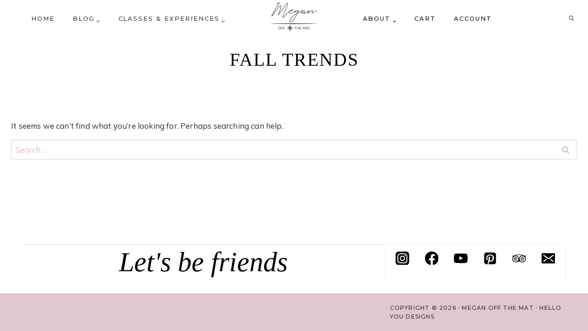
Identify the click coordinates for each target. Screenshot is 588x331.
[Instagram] (402, 258)
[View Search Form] (571, 18)
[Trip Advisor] (519, 258)
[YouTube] (461, 258)
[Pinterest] (490, 258)
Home (43, 18)
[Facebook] (432, 258)
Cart (425, 18)
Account (473, 18)
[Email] (548, 258)
